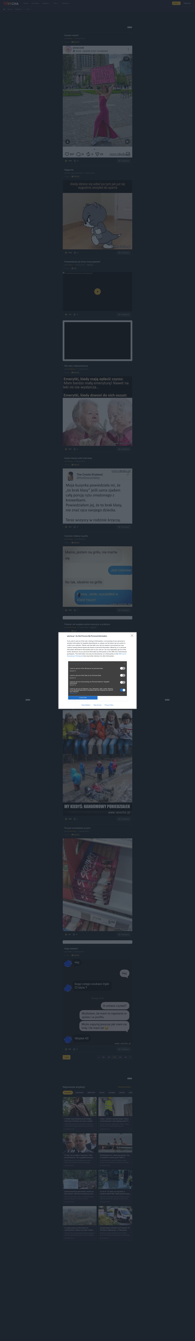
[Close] (133, 636)
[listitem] (97, 664)
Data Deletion (86, 705)
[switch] (122, 668)
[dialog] (97, 670)
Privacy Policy (109, 705)
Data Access (97, 705)
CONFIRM (83, 697)
